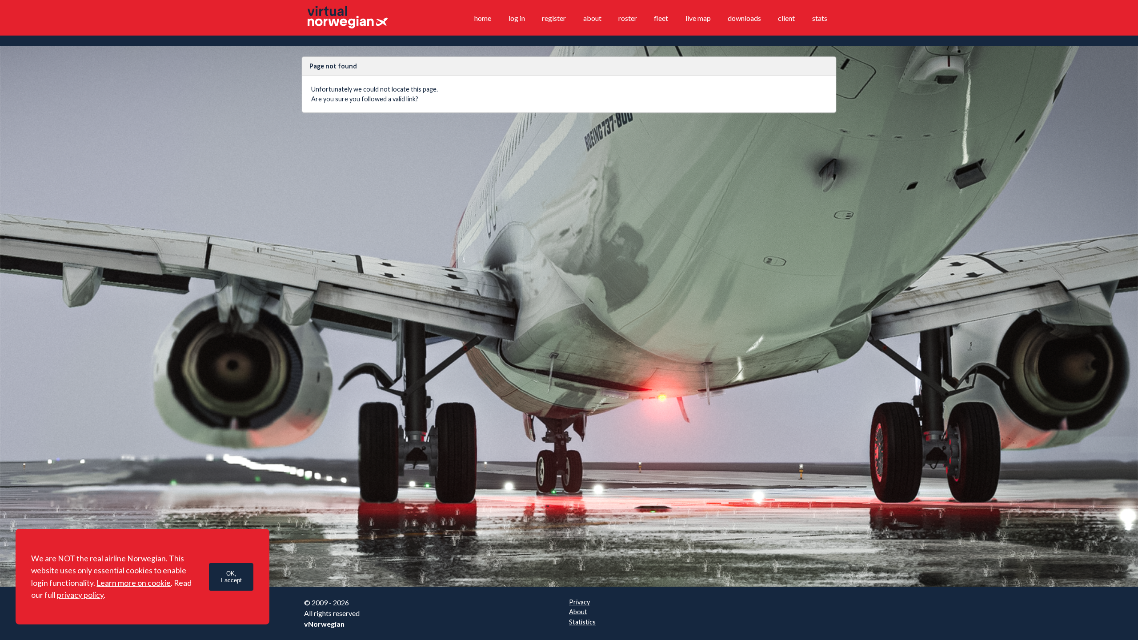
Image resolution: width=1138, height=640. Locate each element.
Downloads (744, 18)
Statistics (582, 622)
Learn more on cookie (133, 583)
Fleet (661, 18)
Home (482, 18)
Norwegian (146, 558)
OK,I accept (231, 577)
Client (786, 18)
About (592, 18)
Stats (819, 18)
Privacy (579, 602)
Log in (517, 18)
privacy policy (80, 595)
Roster (627, 18)
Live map (698, 18)
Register (554, 18)
